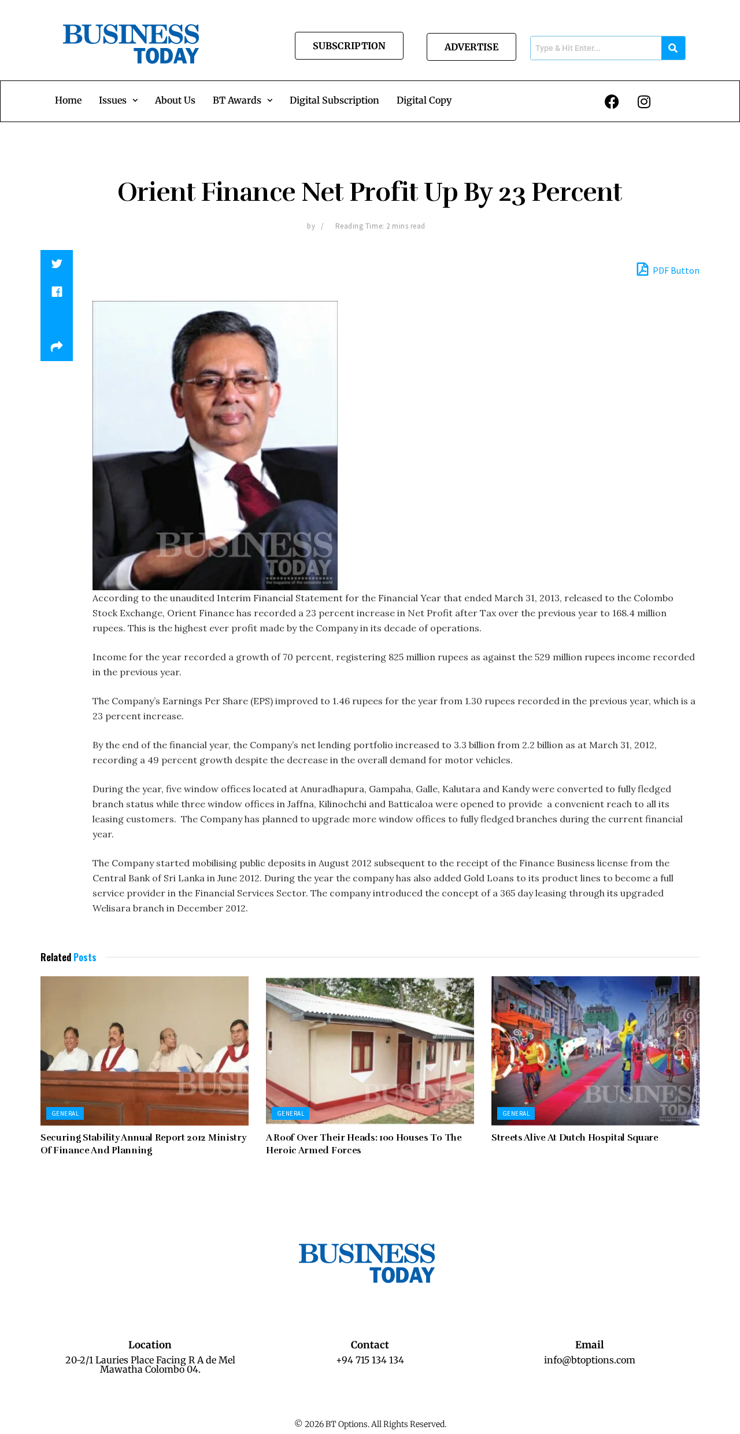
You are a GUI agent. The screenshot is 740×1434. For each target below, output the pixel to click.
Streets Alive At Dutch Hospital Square (574, 1137)
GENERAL (65, 1113)
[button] (118, 100)
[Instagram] (644, 101)
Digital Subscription (334, 100)
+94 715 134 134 (370, 1360)
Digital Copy (424, 100)
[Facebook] (612, 101)
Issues (113, 100)
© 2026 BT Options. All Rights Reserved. (370, 1424)
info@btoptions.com (589, 1360)
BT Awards (237, 100)
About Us (175, 100)
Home (68, 100)
